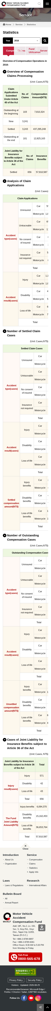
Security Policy (35, 980)
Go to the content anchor (8, 0)
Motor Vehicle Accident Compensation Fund (15, 4)
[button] (39, 4)
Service (19, 24)
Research (33, 880)
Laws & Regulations (14, 885)
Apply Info (33, 872)
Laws (6, 880)
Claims (32, 863)
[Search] (45, 40)
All (6, 898)
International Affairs (38, 885)
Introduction (11, 854)
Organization (11, 863)
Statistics (31, 24)
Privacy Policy (16, 980)
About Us (9, 859)
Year (8, 40)
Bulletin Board (12, 893)
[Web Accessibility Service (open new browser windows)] (25, 972)
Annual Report (11, 902)
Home (8, 24)
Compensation (35, 859)
